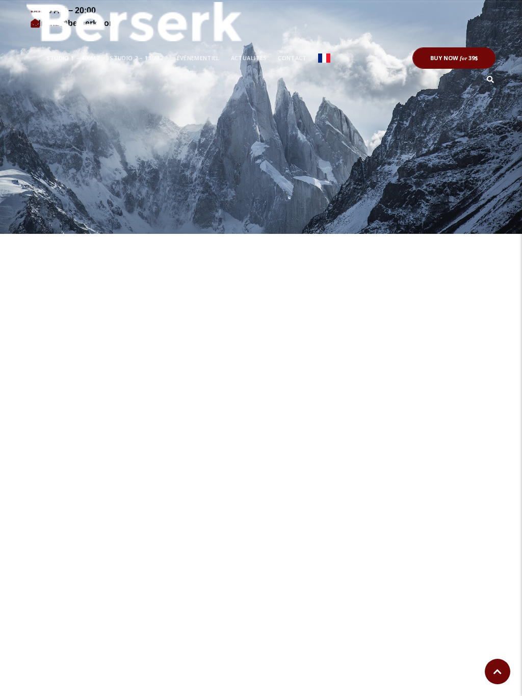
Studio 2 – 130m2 (136, 58)
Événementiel (198, 58)
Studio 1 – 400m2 (73, 58)
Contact (292, 58)
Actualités (249, 58)
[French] (324, 58)
